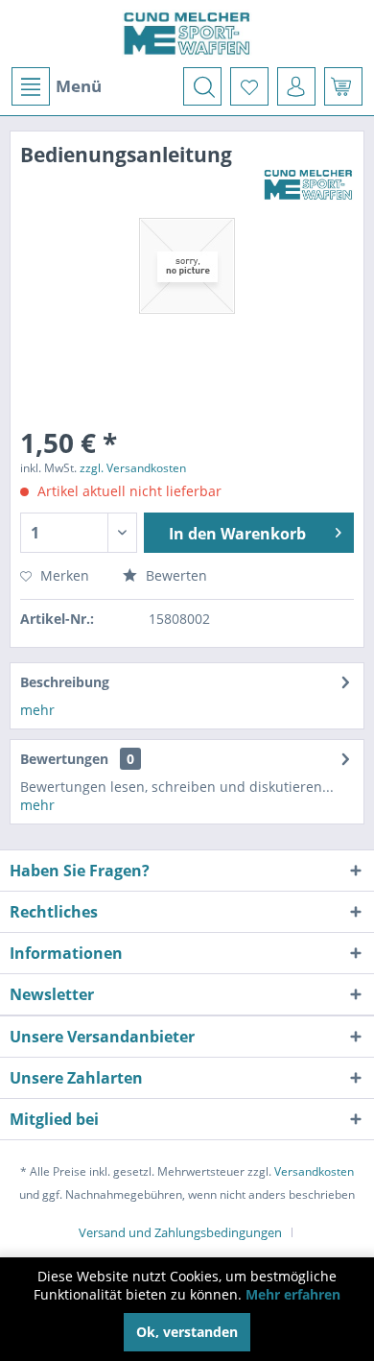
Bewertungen (64, 759)
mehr (37, 710)
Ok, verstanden (187, 1332)
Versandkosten (314, 1171)
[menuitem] (55, 86)
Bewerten (174, 575)
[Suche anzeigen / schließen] (202, 86)
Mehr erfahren (292, 1294)
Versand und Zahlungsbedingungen (180, 1232)
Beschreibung (64, 682)
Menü (79, 86)
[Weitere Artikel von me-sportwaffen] (308, 185)
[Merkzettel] (249, 86)
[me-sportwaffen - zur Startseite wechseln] (187, 34)
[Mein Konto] (296, 86)
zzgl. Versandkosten (133, 468)
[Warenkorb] (343, 86)
